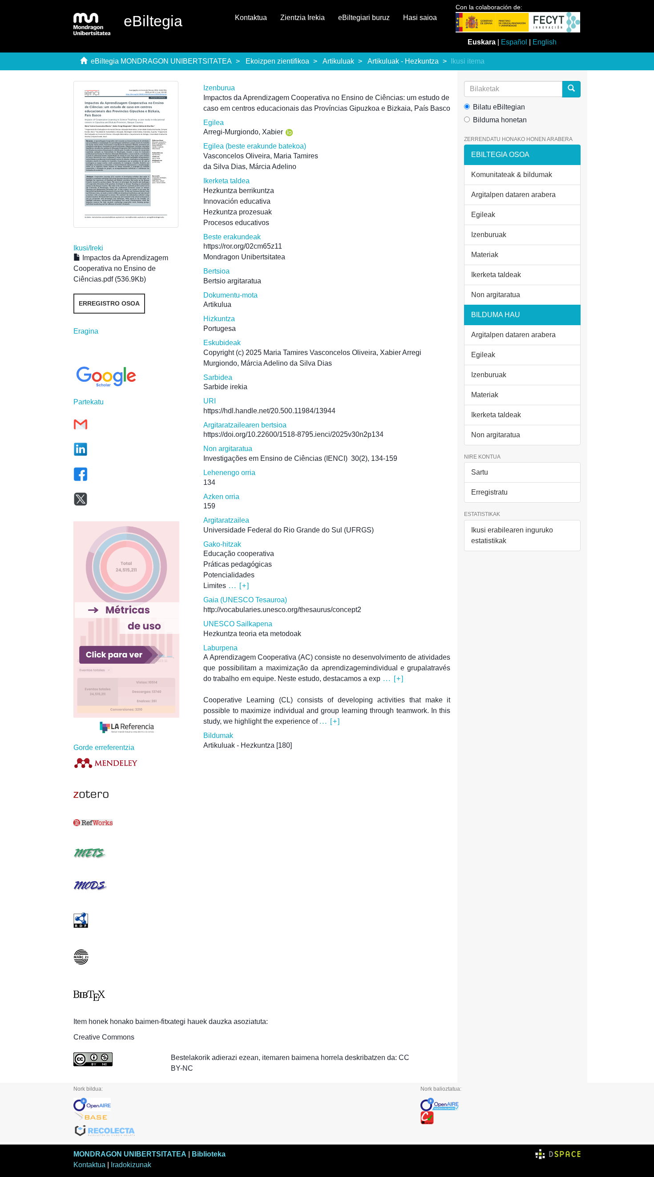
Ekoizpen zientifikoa (277, 61)
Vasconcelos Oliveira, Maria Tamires (260, 156)
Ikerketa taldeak (496, 274)
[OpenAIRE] (240, 1104)
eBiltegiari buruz (364, 17)
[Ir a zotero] (131, 794)
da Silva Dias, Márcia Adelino (249, 166)
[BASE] (240, 1118)
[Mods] (131, 885)
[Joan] (571, 89)
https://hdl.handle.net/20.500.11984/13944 (269, 411)
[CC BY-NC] (115, 1059)
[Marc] (131, 957)
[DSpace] (558, 1154)
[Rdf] (131, 920)
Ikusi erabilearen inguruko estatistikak (512, 535)
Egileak (483, 214)
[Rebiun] (500, 1118)
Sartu (479, 472)
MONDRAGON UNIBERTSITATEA (129, 1154)
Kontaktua (251, 17)
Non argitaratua (495, 294)
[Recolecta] (240, 1131)
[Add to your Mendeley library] (131, 762)
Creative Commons (103, 1037)
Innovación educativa (236, 201)
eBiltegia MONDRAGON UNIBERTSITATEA (161, 61)
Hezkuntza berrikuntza (238, 190)
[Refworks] (131, 822)
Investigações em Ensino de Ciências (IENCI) (275, 458)
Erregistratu (489, 492)
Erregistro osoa (109, 303)
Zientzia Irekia (302, 17)
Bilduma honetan (500, 120)
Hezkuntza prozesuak (237, 212)
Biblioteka (209, 1154)
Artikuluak (338, 61)
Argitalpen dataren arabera (513, 194)
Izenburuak (488, 234)
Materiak (484, 254)
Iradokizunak (131, 1165)
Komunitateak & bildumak (511, 174)
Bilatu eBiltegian (499, 107)
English (545, 42)
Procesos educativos (236, 222)
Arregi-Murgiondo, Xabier (243, 132)
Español (514, 42)
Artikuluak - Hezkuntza (403, 61)
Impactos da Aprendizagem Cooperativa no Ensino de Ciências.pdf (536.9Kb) (120, 268)
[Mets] (131, 853)
